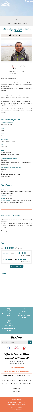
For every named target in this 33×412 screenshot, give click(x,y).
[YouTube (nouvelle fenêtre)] (24, 348)
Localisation (23, 35)
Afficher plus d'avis (16, 266)
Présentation (16, 35)
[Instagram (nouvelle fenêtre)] (16, 348)
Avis (19, 35)
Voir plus (3, 231)
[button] (28, 1)
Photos (10, 35)
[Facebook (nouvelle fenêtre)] (9, 348)
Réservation (13, 35)
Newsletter (16, 337)
